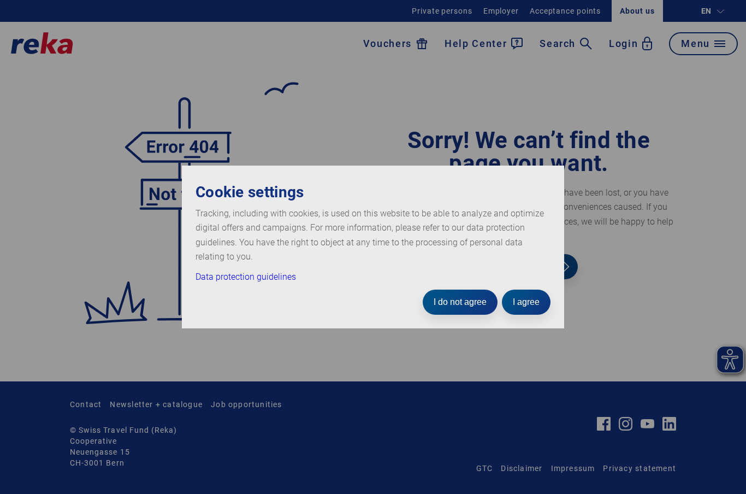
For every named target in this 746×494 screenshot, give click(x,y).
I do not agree (460, 302)
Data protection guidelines (246, 277)
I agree (526, 302)
